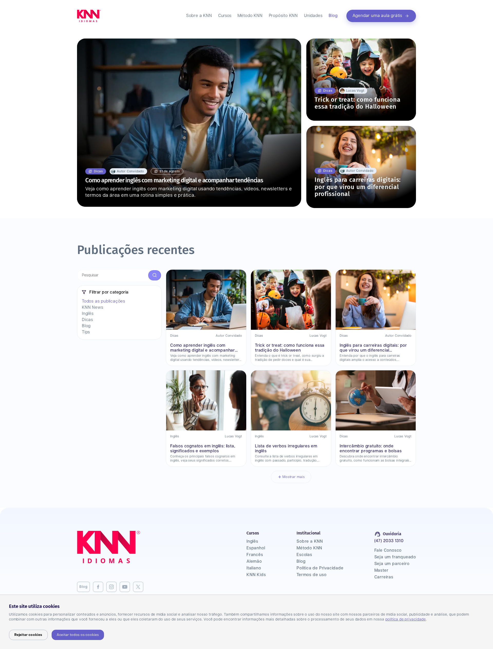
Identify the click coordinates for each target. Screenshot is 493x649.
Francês (254, 555)
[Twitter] (138, 587)
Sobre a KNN (199, 16)
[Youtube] (125, 587)
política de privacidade (405, 619)
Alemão (254, 561)
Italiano (253, 568)
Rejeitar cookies (28, 635)
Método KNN (250, 16)
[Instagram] (111, 587)
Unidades (313, 16)
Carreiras (383, 577)
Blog (333, 16)
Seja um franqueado (395, 557)
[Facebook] (98, 587)
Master (381, 570)
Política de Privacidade (320, 568)
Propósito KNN (283, 16)
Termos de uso (311, 575)
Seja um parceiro (392, 564)
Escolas (304, 555)
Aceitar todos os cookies (78, 635)
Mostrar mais (293, 477)
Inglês (252, 541)
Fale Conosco (388, 550)
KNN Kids (256, 575)
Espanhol (255, 548)
